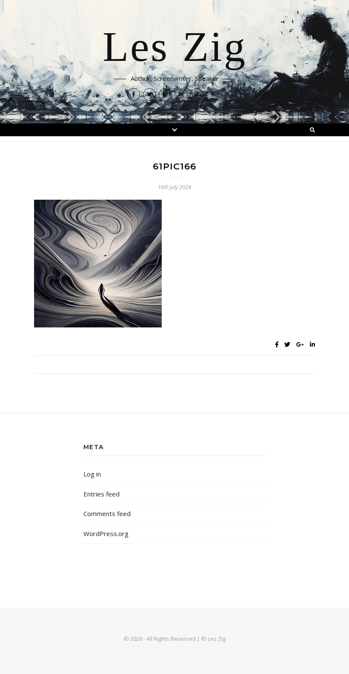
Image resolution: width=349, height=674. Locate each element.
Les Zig (175, 47)
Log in (92, 474)
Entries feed (101, 494)
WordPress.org (106, 533)
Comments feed (107, 513)
